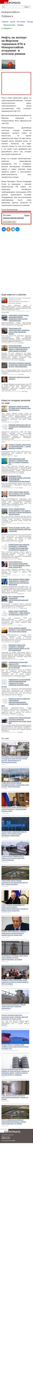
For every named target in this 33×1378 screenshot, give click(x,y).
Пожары (20, 25)
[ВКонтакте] (4, 229)
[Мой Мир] (17, 229)
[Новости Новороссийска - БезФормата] (10, 2)
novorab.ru (7, 70)
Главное (5, 22)
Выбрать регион (6, 1138)
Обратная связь (6, 1137)
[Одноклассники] (8, 229)
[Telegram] (13, 229)
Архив (12, 22)
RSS (14, 1140)
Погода (30, 22)
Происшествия (9, 25)
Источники (21, 22)
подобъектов (6, 177)
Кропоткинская (8, 103)
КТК (18, 111)
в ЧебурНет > (7, 28)
